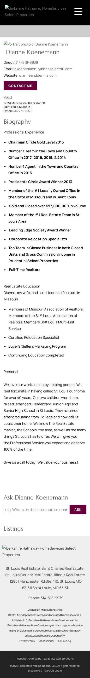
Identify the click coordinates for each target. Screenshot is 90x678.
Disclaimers (35, 670)
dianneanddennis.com (38, 75)
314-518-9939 (26, 62)
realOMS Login (53, 670)
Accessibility (46, 641)
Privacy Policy (27, 641)
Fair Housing (64, 641)
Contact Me (20, 85)
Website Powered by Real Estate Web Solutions (45, 658)
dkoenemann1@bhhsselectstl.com (43, 68)
